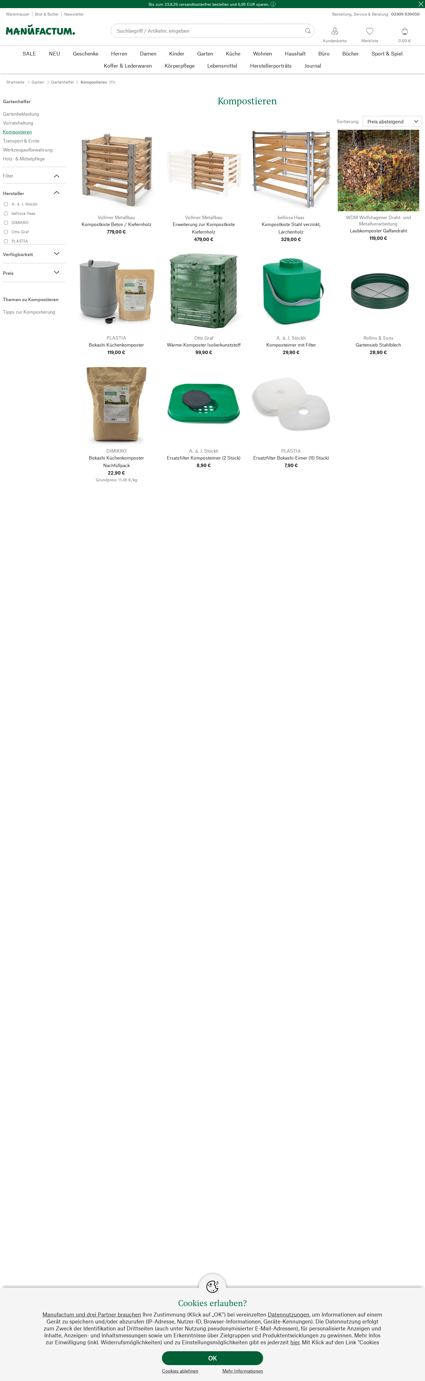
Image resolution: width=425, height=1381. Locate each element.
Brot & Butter (47, 14)
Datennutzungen (288, 1314)
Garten (38, 81)
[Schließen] (421, 4)
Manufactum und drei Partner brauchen (91, 1314)
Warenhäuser (17, 14)
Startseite (15, 81)
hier (294, 1342)
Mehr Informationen (242, 1370)
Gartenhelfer (62, 81)
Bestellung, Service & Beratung (376, 14)
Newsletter (74, 14)
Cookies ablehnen (180, 1370)
